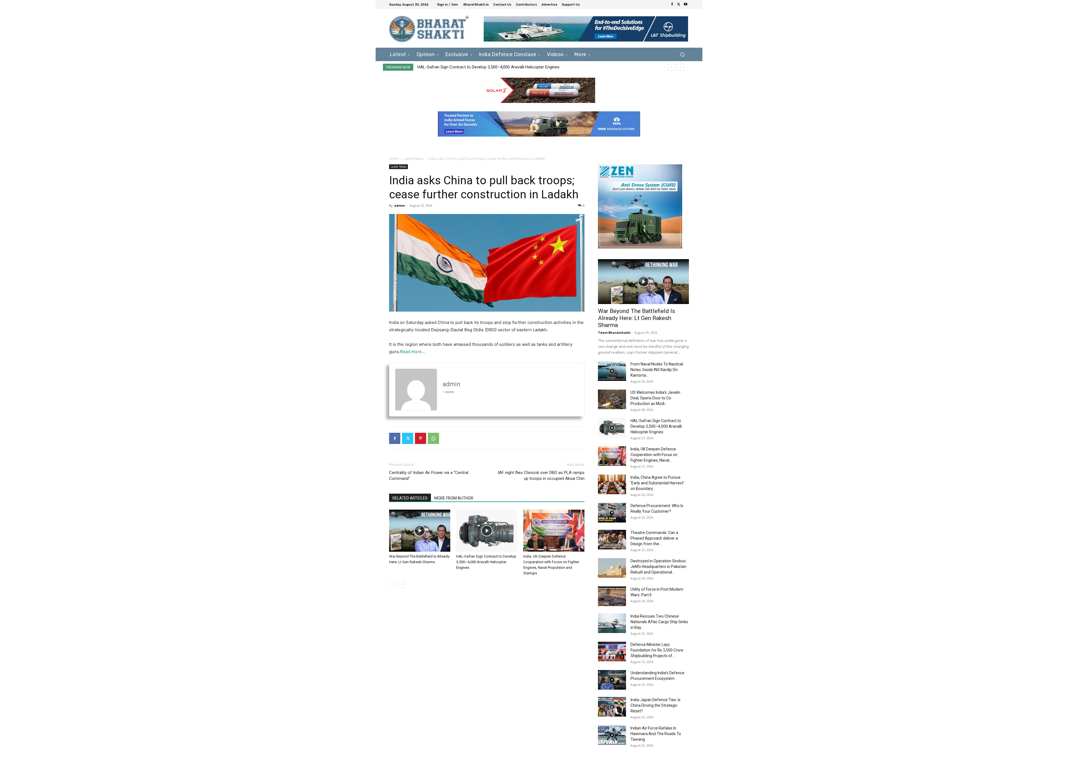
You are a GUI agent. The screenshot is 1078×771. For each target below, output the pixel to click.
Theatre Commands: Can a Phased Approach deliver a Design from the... (654, 538)
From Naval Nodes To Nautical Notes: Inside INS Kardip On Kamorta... (657, 370)
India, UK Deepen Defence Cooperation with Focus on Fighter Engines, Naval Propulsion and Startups (510, 67)
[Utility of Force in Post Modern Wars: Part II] (612, 596)
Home (394, 158)
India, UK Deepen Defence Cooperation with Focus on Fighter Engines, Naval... (654, 454)
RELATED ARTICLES (410, 498)
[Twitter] (678, 4)
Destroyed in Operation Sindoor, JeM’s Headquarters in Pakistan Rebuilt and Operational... (658, 566)
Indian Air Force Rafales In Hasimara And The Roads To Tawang (656, 734)
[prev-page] (392, 584)
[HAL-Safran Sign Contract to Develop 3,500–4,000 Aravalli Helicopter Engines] (486, 531)
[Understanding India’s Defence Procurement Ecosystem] (612, 680)
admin (399, 205)
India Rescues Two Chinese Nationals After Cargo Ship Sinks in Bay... (659, 622)
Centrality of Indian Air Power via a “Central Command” (428, 475)
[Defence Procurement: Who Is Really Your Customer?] (612, 513)
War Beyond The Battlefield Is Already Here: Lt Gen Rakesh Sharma (636, 318)
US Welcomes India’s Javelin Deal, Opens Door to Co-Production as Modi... (655, 398)
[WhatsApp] (433, 438)
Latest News (413, 158)
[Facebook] (672, 4)
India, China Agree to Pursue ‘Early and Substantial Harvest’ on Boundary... (657, 483)
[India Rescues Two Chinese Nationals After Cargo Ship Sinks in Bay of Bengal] (612, 623)
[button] (682, 54)
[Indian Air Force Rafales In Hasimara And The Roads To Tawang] (612, 735)
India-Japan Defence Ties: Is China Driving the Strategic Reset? (655, 705)
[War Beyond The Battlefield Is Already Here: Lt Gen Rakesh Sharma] (419, 531)
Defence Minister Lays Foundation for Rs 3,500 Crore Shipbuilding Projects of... (657, 650)
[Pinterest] (420, 438)
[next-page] (401, 584)
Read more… (412, 351)
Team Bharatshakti (614, 332)
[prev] (671, 67)
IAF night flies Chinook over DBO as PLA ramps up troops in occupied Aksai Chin (541, 475)
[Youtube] (685, 4)
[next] (680, 67)
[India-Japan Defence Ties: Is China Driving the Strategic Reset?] (612, 707)
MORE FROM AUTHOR (453, 498)
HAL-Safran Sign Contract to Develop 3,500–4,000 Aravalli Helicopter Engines (486, 562)
